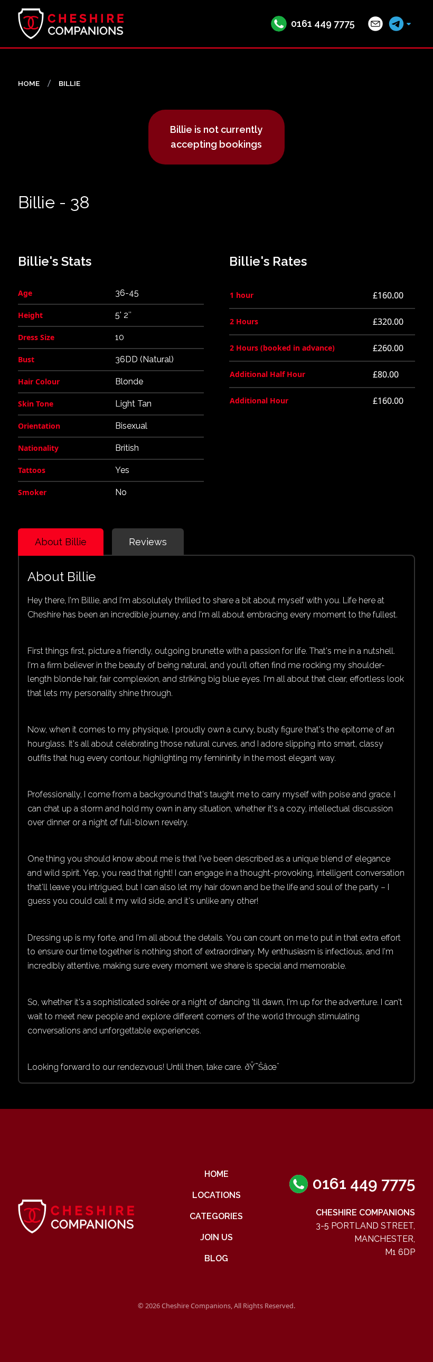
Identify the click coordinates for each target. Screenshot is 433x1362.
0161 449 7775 (323, 23)
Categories (216, 1216)
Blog (216, 1258)
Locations (216, 1195)
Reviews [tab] (148, 541)
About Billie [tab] (61, 541)
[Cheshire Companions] (71, 23)
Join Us (216, 1237)
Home (216, 1174)
